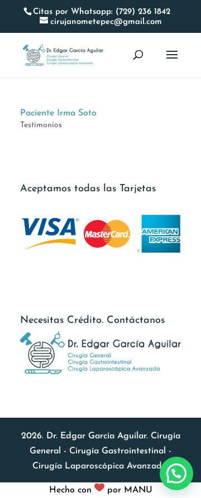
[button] (176, 473)
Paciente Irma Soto (58, 113)
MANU (138, 490)
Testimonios (41, 125)
